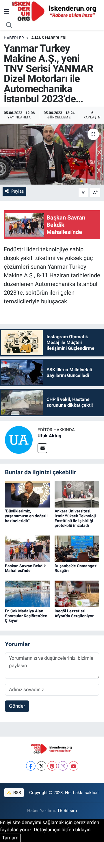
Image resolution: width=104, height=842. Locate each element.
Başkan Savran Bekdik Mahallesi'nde (25, 568)
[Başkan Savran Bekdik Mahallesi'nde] (27, 548)
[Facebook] (31, 766)
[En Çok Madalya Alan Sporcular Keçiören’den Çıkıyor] (27, 593)
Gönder (17, 706)
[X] (41, 766)
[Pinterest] (52, 766)
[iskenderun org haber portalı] (55, 11)
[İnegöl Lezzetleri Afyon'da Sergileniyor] (77, 593)
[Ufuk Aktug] (19, 439)
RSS (16, 792)
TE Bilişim (67, 810)
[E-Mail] (42, 448)
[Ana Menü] (6, 11)
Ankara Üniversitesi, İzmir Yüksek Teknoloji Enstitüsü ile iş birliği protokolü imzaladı (75, 518)
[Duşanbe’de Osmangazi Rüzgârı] (77, 548)
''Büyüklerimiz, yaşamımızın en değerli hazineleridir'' (26, 516)
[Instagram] (63, 766)
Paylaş (17, 191)
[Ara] (9, 25)
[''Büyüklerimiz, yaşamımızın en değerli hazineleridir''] (27, 494)
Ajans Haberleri (48, 38)
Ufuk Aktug (49, 435)
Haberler (14, 38)
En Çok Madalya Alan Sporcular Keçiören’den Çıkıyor (26, 616)
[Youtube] (73, 766)
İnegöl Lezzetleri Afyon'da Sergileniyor (74, 613)
